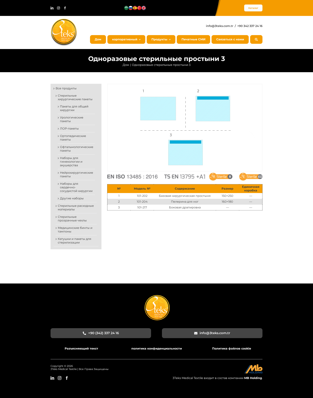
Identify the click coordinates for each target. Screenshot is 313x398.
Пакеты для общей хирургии (74, 108)
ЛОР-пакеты (69, 128)
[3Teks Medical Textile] (64, 20)
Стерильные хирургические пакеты (75, 97)
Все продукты (66, 88)
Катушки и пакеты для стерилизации (74, 240)
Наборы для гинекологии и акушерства (71, 161)
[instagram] (58, 8)
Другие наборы (72, 198)
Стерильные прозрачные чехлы (72, 218)
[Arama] (256, 39)
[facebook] (65, 8)
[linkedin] (52, 8)
